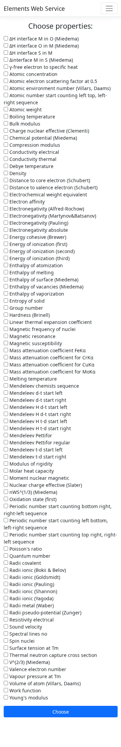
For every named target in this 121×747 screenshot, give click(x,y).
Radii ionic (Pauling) (31, 584)
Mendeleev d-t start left (35, 393)
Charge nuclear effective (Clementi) (48, 131)
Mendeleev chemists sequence (43, 386)
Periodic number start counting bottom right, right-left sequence (58, 510)
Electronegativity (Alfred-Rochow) (46, 208)
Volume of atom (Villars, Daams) (44, 683)
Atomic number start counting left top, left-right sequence (55, 99)
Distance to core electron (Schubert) (49, 180)
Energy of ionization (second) (41, 251)
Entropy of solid (26, 301)
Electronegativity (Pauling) (38, 223)
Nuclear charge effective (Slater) (45, 485)
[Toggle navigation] (109, 8)
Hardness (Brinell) (29, 315)
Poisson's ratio (25, 549)
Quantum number (29, 556)
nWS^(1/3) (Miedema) (32, 492)
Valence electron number (37, 669)
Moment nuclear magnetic (38, 478)
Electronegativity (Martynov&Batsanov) (52, 216)
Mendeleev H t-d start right (39, 428)
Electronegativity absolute (38, 230)
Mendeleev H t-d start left (37, 421)
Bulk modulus (24, 123)
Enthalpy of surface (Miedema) (43, 279)
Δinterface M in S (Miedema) (40, 60)
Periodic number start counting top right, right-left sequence (60, 538)
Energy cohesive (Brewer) (37, 237)
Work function (24, 690)
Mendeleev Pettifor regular (39, 442)
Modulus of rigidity (30, 464)
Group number (25, 308)
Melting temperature (32, 379)
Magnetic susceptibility (35, 343)
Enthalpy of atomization (35, 265)
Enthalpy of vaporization (36, 293)
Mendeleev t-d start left (35, 449)
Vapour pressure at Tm (34, 676)
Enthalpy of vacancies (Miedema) (45, 286)
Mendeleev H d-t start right (39, 414)
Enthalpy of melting (31, 272)
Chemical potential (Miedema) (42, 138)
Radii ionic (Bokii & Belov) (37, 570)
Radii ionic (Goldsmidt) (34, 577)
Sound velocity (25, 627)
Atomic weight (25, 109)
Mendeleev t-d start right (37, 456)
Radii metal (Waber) (31, 605)
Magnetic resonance (31, 336)
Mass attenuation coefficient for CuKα (51, 364)
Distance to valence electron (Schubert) (52, 187)
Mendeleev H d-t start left (37, 407)
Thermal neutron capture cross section (52, 655)
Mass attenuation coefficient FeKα (47, 350)
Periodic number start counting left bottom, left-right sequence (56, 524)
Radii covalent (24, 563)
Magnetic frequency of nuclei (42, 329)
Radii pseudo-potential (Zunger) (44, 612)
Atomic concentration (32, 74)
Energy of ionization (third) (39, 258)
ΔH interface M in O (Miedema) (43, 38)
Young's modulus (28, 697)
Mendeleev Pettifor (30, 435)
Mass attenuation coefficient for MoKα (51, 371)
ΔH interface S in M (30, 53)
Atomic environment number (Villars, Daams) (59, 88)
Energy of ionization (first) (37, 244)
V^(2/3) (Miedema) (29, 662)
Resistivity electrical (31, 619)
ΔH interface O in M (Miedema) (43, 46)
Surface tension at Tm (33, 648)
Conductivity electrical (33, 152)
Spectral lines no (27, 634)
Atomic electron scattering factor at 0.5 (52, 81)
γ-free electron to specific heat (43, 67)
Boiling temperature (31, 116)
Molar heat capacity (31, 471)
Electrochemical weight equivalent (47, 194)
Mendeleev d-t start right (37, 400)
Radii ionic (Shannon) (32, 591)
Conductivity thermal (32, 159)
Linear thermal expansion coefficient (50, 322)
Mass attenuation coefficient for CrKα (50, 357)
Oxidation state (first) (32, 499)
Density (17, 173)
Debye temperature (30, 166)
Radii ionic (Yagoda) (30, 598)
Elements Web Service (34, 8)
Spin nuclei (21, 641)
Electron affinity (26, 201)
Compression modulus (34, 145)
